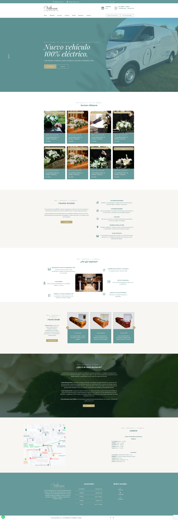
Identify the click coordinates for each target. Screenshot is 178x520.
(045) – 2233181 (119, 446)
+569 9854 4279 (122, 8)
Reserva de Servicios (113, 15)
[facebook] (110, 1)
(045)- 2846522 (98, 496)
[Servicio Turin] (123, 320)
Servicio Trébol (100, 333)
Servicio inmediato (127, 15)
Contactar (66, 222)
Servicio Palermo (78, 333)
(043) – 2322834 (122, 441)
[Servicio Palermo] (78, 320)
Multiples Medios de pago (73, 1)
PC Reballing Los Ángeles (76, 517)
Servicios (59, 15)
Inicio (45, 15)
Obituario (52, 15)
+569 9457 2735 (130, 8)
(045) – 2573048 (119, 448)
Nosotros (67, 15)
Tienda (73, 15)
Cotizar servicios (52, 340)
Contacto (88, 15)
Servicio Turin (123, 333)
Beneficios (80, 15)
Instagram (120, 499)
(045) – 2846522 (120, 444)
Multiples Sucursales (58, 1)
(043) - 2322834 (120, 443)
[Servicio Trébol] (100, 320)
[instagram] (113, 1)
